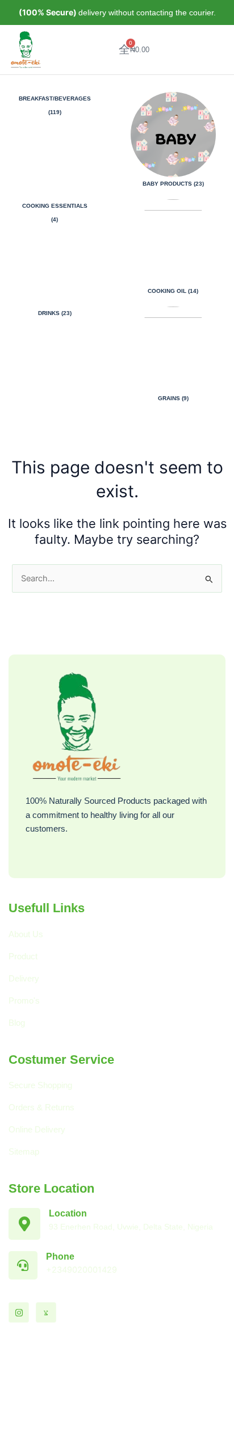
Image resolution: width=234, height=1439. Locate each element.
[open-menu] (213, 49)
